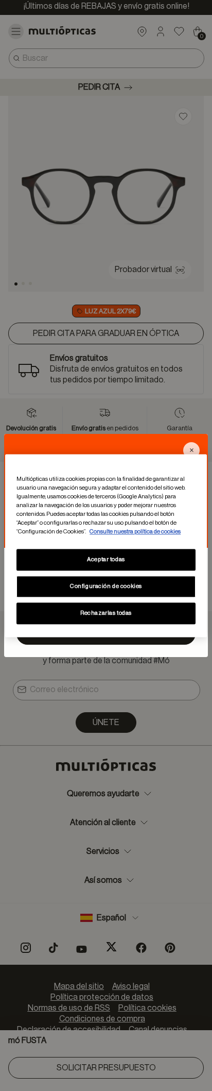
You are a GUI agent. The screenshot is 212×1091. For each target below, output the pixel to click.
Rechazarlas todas (106, 613)
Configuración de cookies (106, 586)
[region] (105, 545)
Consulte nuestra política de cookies (135, 531)
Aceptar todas (106, 559)
